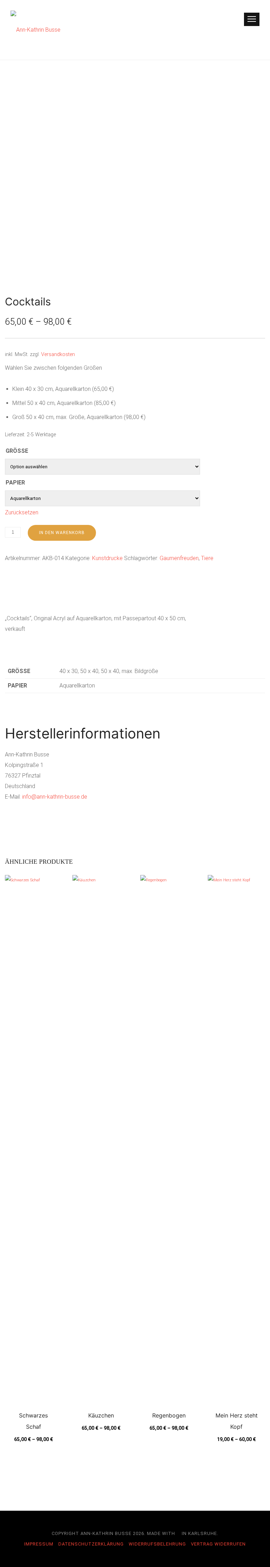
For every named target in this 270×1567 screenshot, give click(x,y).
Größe (17, 451)
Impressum (38, 1544)
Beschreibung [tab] (21, 597)
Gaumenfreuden (179, 558)
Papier (15, 482)
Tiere (207, 558)
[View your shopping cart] (234, 19)
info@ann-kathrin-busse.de (54, 796)
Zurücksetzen (21, 512)
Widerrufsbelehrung (157, 1544)
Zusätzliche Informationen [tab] (76, 597)
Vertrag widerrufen (218, 1544)
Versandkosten (58, 354)
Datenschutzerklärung (91, 1544)
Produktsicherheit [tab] (139, 597)
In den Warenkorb (62, 532)
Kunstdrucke (107, 558)
